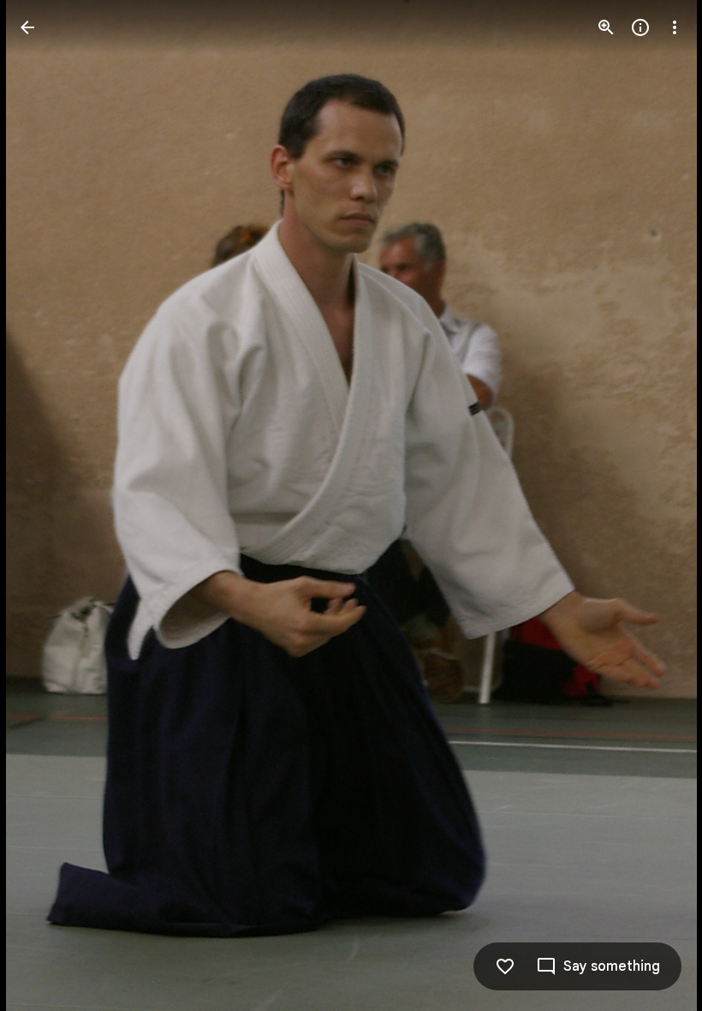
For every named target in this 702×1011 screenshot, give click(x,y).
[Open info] (640, 27)
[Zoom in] (606, 27)
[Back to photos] (27, 27)
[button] (48, 505)
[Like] (505, 966)
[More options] (674, 27)
